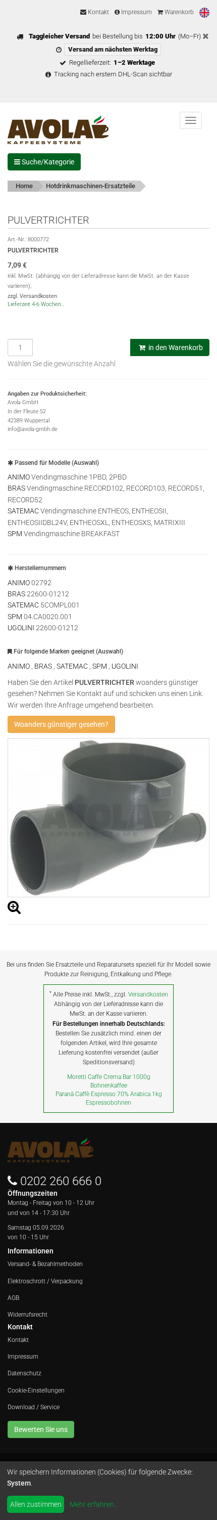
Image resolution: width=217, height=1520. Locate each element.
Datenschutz (24, 1373)
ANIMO (19, 477)
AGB (13, 1297)
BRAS (16, 488)
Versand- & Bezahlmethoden (45, 1264)
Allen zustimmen (36, 1504)
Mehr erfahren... (94, 1504)
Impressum (136, 12)
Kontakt (97, 12)
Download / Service (34, 1407)
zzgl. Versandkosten (32, 296)
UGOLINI (21, 628)
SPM (15, 534)
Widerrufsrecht (27, 1314)
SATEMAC (23, 511)
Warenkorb (178, 12)
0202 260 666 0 (60, 1181)
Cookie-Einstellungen (36, 1390)
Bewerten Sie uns (41, 1429)
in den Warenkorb (175, 347)
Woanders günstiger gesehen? (61, 724)
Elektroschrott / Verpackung (45, 1281)
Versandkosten (148, 994)
